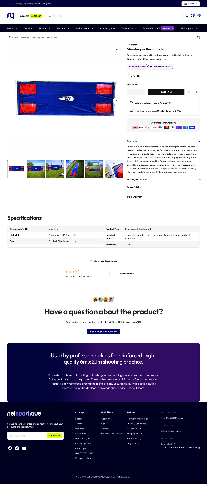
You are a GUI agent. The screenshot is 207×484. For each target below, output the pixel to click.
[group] (65, 101)
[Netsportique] (10, 16)
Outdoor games (83, 443)
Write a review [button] (126, 273)
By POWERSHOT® (84, 453)
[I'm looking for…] (50, 16)
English (191, 4)
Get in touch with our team (103, 331)
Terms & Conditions (136, 423)
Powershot (132, 44)
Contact (105, 428)
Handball (79, 428)
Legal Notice (133, 443)
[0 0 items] (198, 16)
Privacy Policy (134, 428)
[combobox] (114, 16)
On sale (30, 16)
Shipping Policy (134, 433)
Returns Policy (134, 438)
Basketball (80, 433)
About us (105, 418)
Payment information (137, 418)
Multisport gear (83, 438)
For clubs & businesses (112, 433)
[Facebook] (10, 448)
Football (25, 37)
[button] (13, 100)
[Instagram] (17, 448)
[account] (186, 15)
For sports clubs (83, 458)
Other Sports (82, 448)
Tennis (78, 423)
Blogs (103, 423)
